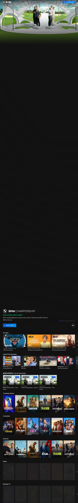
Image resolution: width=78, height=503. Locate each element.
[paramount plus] (8, 2)
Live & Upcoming (19, 373)
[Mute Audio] (73, 325)
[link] (68, 2)
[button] (4, 2)
